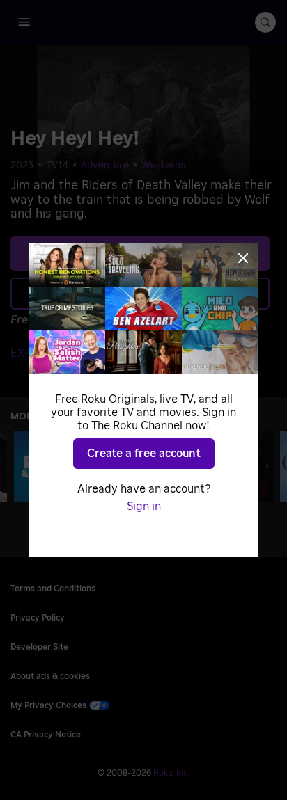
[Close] (243, 258)
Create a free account (144, 453)
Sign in (144, 506)
